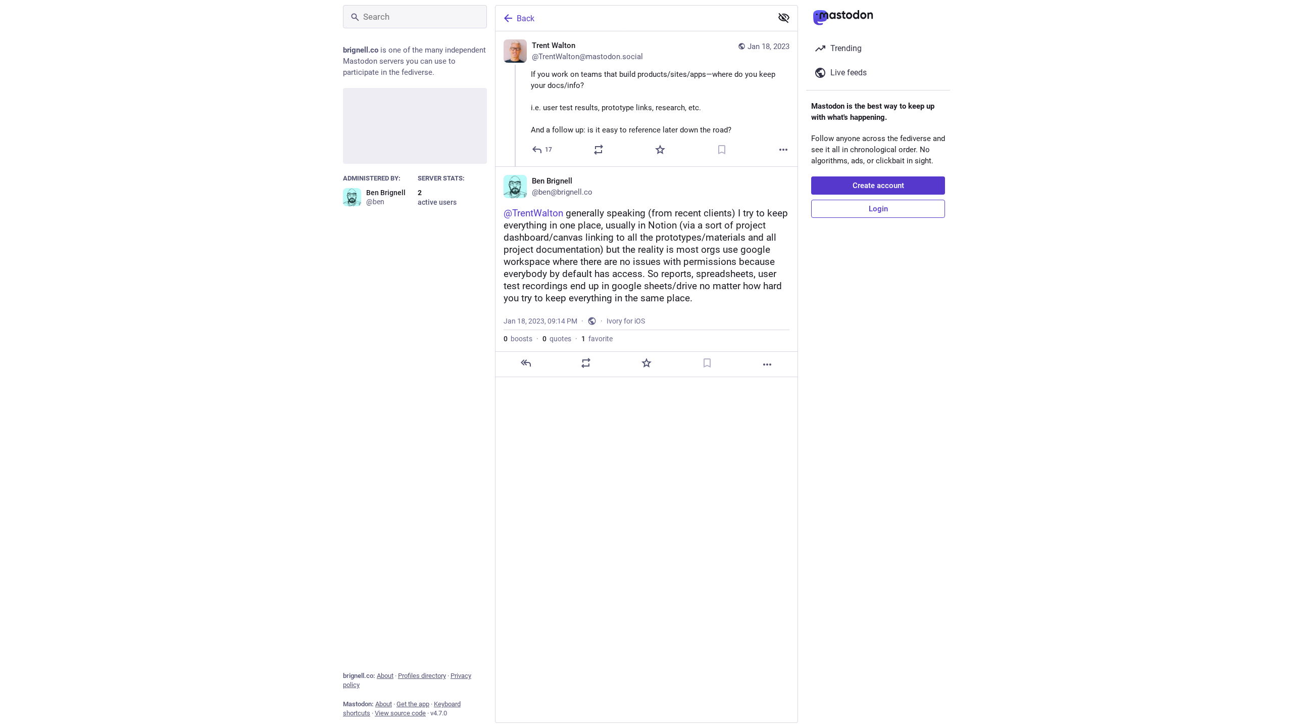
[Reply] (526, 363)
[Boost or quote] (598, 150)
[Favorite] (660, 150)
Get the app (412, 704)
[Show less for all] (784, 18)
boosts (518, 339)
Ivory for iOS (626, 321)
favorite (597, 339)
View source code (400, 713)
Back (525, 18)
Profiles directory (422, 675)
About (385, 675)
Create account (878, 185)
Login (878, 208)
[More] (783, 150)
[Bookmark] (722, 150)
